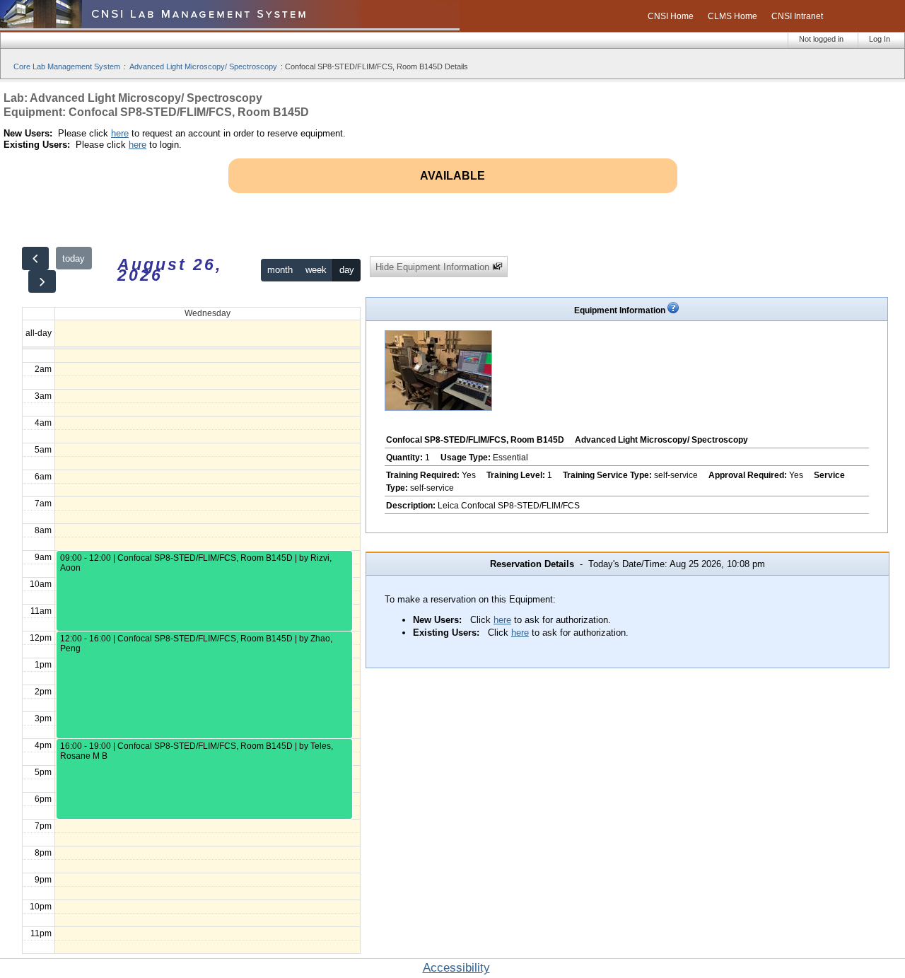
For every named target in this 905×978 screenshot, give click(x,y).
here (120, 133)
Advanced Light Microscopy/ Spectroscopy (203, 66)
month (280, 269)
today (73, 258)
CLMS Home (732, 16)
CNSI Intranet (797, 16)
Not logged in (821, 39)
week (316, 269)
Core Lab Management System (66, 66)
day (346, 269)
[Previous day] (35, 258)
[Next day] (41, 281)
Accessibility (456, 967)
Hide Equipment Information (433, 267)
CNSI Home (671, 16)
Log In (879, 39)
